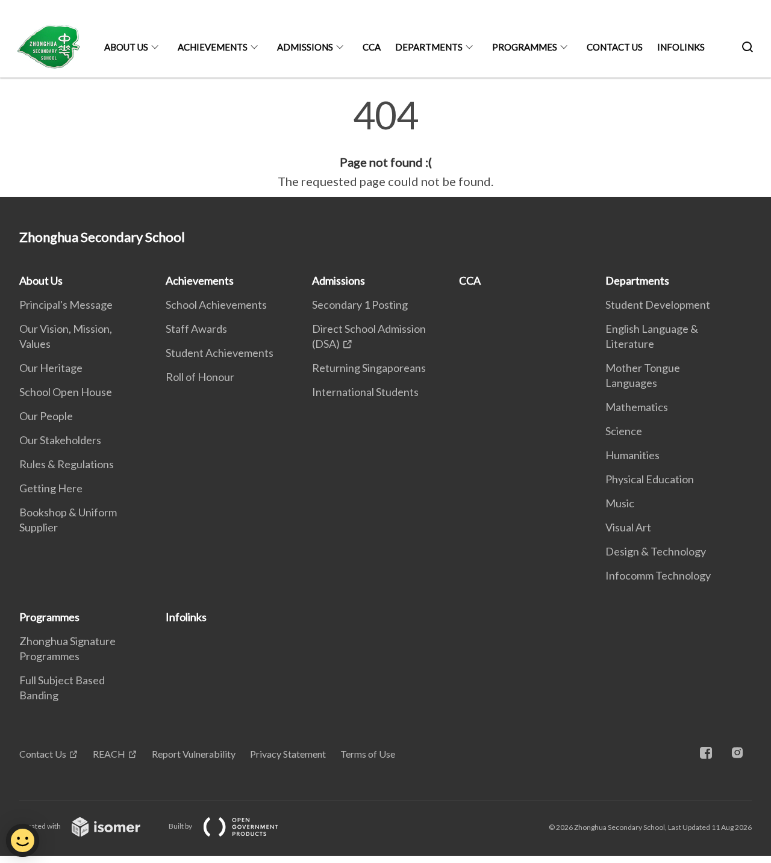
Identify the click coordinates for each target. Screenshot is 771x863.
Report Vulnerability (194, 753)
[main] (385, 143)
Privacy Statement (288, 753)
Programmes (524, 47)
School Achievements (216, 304)
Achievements (213, 47)
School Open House (65, 391)
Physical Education (649, 479)
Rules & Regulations (66, 464)
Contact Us (615, 47)
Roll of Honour (200, 376)
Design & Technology (655, 551)
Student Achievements (219, 352)
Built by (181, 826)
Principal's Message (66, 304)
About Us (126, 47)
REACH (109, 753)
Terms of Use (367, 753)
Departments (429, 47)
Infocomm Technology (658, 575)
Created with (40, 826)
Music (619, 503)
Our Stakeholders (60, 440)
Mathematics (636, 406)
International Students (365, 391)
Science (623, 431)
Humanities (632, 455)
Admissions (305, 47)
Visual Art (628, 527)
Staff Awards (196, 328)
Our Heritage (51, 367)
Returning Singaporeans (369, 367)
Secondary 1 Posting (360, 304)
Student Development (657, 304)
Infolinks (681, 47)
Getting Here (51, 488)
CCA (372, 47)
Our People (46, 415)
